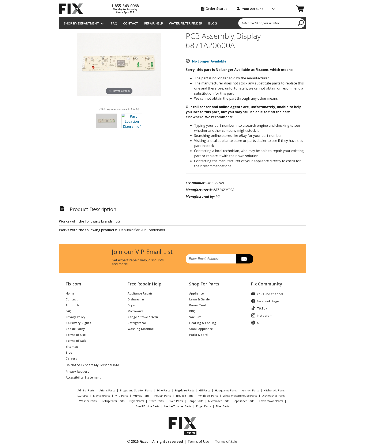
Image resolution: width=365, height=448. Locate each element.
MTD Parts (121, 396)
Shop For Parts (204, 284)
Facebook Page (268, 301)
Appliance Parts (244, 401)
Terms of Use (76, 335)
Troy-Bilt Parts (184, 396)
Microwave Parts (219, 401)
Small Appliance (201, 329)
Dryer (132, 305)
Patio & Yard (198, 335)
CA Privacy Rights (78, 323)
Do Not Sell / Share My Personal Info (91, 365)
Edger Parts (203, 406)
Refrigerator (137, 323)
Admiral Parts (86, 390)
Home (70, 293)
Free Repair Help (144, 284)
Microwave (135, 311)
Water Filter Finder (185, 23)
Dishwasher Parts (273, 396)
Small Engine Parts (147, 406)
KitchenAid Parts (274, 390)
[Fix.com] (72, 8)
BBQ (192, 311)
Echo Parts (163, 390)
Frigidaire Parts (184, 390)
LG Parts (83, 396)
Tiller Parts (222, 406)
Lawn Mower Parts (271, 401)
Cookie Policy (75, 329)
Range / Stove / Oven (143, 317)
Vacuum (195, 317)
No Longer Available (209, 61)
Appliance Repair (140, 293)
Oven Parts (176, 401)
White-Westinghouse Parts (240, 396)
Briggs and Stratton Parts (136, 390)
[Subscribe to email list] (244, 258)
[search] (300, 23)
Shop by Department (81, 23)
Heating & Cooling (202, 323)
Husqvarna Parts (226, 390)
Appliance (196, 293)
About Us (72, 305)
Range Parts (195, 401)
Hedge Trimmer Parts (177, 406)
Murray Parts (141, 396)
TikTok (262, 308)
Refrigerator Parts (113, 401)
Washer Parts (88, 401)
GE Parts (204, 390)
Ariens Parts (107, 390)
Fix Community (266, 284)
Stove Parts (156, 401)
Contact (130, 23)
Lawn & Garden (200, 299)
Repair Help (153, 23)
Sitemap (72, 346)
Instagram (264, 316)
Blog (212, 23)
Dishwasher (136, 299)
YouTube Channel (270, 294)
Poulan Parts (162, 396)
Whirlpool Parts (208, 396)
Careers (71, 358)
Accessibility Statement (83, 377)
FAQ (114, 23)
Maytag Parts (101, 396)
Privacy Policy (75, 317)
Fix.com (73, 284)
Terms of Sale (76, 340)
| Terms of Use (197, 441)
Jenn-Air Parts (250, 390)
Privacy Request (77, 371)
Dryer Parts (136, 401)
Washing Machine (141, 329)
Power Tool (197, 305)
